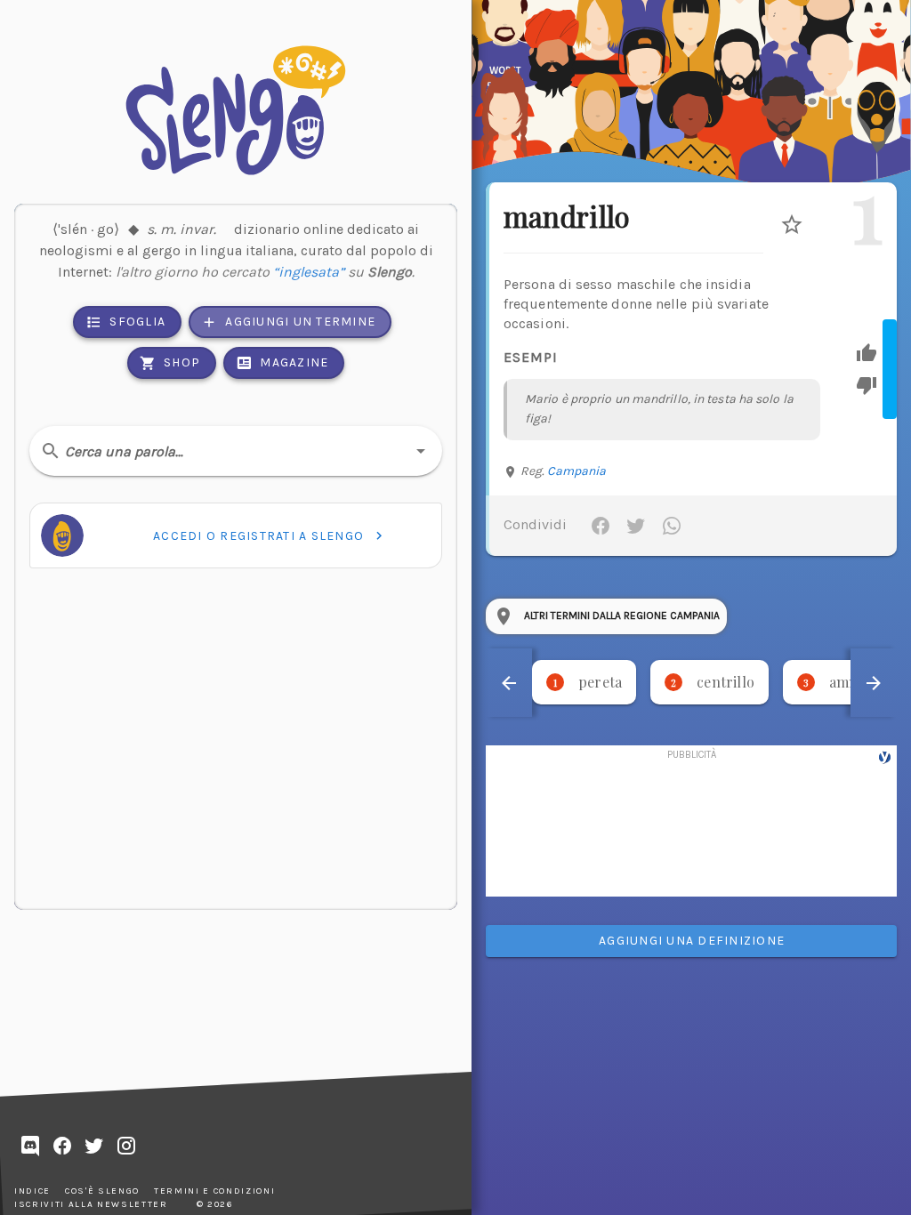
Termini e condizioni (214, 1191)
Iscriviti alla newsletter (91, 1204)
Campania (577, 471)
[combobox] (235, 451)
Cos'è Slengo (102, 1191)
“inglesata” (308, 271)
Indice (32, 1191)
